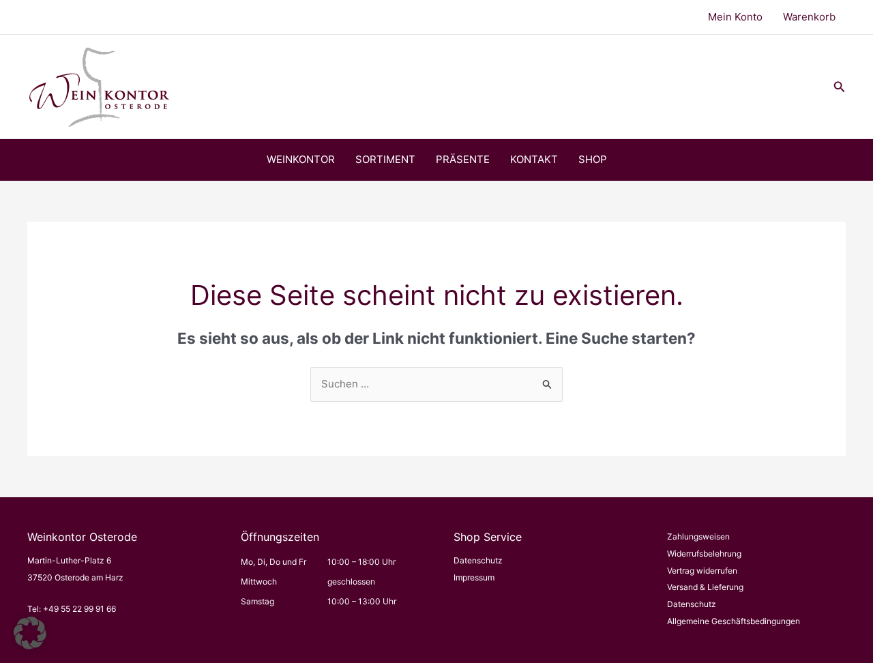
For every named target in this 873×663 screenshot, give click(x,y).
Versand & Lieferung (705, 587)
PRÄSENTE (463, 159)
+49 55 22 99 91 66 (79, 609)
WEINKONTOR (301, 159)
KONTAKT (534, 159)
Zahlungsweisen (698, 536)
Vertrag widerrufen (702, 570)
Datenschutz (478, 560)
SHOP (592, 159)
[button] (839, 86)
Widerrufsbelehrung (704, 553)
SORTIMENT (385, 159)
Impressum (474, 577)
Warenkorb (809, 16)
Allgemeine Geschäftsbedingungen (733, 621)
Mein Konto (735, 16)
